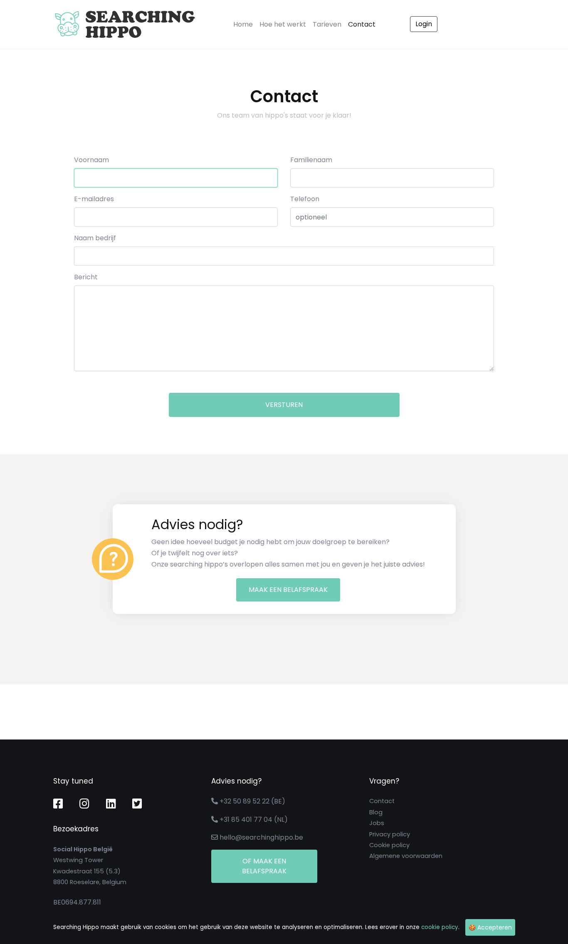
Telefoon (304, 199)
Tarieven (327, 24)
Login (423, 24)
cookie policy (439, 927)
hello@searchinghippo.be (261, 837)
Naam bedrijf (95, 238)
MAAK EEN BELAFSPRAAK (288, 589)
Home (244, 24)
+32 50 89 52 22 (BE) (252, 801)
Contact (361, 24)
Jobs (376, 823)
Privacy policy (389, 834)
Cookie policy (389, 845)
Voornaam (91, 160)
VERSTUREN (284, 404)
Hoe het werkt (282, 24)
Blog (376, 812)
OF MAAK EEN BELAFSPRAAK (264, 866)
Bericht (86, 277)
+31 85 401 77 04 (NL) (254, 819)
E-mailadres (94, 199)
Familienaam (311, 160)
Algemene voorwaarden (405, 856)
